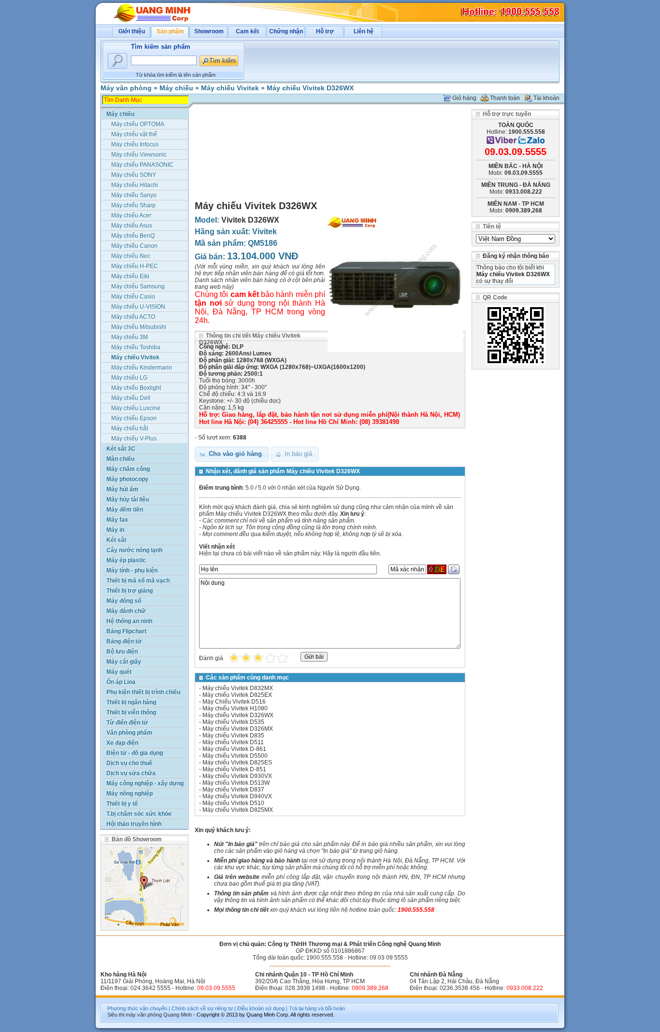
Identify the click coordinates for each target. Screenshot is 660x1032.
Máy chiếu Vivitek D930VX (237, 776)
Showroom (209, 31)
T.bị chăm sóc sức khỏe (139, 813)
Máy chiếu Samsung (138, 286)
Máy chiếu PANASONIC (142, 164)
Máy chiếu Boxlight (136, 387)
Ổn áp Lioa (120, 682)
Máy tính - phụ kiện (132, 570)
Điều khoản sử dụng (261, 1008)
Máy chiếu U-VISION (138, 306)
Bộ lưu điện (122, 651)
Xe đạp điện (122, 742)
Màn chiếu (120, 458)
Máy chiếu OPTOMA (137, 124)
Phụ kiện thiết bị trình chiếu (143, 692)
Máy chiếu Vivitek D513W (236, 782)
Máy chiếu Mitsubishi (138, 327)
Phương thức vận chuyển (137, 1008)
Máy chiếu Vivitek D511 (233, 742)
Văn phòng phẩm (129, 732)
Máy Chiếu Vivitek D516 (234, 701)
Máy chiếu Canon (134, 245)
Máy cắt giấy (123, 661)
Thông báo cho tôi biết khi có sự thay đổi (513, 274)
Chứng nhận (286, 31)
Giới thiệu (131, 31)
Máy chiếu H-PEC (134, 266)
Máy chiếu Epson (134, 418)
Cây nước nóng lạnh (134, 550)
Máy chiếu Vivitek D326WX (310, 88)
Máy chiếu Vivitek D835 (233, 735)
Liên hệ (363, 31)
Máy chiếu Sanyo (134, 195)
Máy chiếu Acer (131, 215)
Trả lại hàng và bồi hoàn (317, 1008)
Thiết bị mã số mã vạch (138, 580)
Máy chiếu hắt (129, 428)
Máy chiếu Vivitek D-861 (234, 749)
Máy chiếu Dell (130, 398)
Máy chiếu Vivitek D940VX (237, 796)
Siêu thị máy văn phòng (134, 1015)
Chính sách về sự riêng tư (202, 1008)
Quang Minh (177, 1015)
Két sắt (116, 540)
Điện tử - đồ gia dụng (134, 752)
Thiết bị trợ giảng (129, 590)
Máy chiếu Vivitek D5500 (235, 755)
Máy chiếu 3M (129, 337)
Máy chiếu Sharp (133, 205)
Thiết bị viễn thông (131, 712)
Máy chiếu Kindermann (141, 367)
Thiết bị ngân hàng (131, 702)
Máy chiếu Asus (131, 225)
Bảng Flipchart (126, 631)
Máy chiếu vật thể (134, 134)
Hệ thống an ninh (129, 621)
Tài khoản (546, 98)
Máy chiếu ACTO (133, 316)
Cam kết (247, 31)
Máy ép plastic (126, 560)
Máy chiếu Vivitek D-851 (234, 769)
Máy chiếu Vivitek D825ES (237, 762)
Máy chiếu (176, 88)
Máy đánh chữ (125, 611)
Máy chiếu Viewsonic (139, 154)
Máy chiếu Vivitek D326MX (237, 728)
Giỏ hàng (464, 98)
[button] (232, 454)
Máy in (115, 529)
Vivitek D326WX (250, 220)
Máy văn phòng (126, 88)
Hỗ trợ (325, 31)
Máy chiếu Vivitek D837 (233, 789)
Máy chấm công (128, 469)
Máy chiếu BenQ (133, 235)
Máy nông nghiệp (129, 793)
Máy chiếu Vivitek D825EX (237, 695)
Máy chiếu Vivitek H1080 (235, 708)
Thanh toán (505, 98)
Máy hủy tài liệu (127, 499)
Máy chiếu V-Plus (134, 438)
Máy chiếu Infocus (134, 144)
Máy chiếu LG (129, 377)
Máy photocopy (127, 479)
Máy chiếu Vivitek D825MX (237, 809)
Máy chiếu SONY (133, 174)
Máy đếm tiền (124, 509)
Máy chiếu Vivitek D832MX (237, 688)
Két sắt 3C (120, 448)
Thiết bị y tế (122, 803)
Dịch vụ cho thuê (129, 763)
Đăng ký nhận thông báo (516, 256)
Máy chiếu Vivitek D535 (233, 722)
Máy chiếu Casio (133, 296)
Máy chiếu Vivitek (230, 88)
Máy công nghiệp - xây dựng (145, 783)
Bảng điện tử (124, 641)
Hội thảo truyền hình (133, 823)
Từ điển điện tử (127, 722)
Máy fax (117, 519)
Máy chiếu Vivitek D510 (233, 803)
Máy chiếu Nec (130, 256)
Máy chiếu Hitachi (134, 185)
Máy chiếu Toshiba (135, 347)
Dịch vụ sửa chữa (131, 773)
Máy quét (118, 671)
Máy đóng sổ (123, 600)
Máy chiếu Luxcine (135, 408)
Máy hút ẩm (122, 489)
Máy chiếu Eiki (130, 276)
